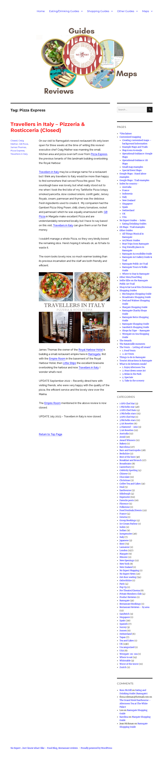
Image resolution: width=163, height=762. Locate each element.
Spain (125, 207)
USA (124, 217)
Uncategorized (127, 647)
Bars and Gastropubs (130, 450)
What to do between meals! (133, 364)
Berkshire (125, 453)
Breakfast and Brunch (131, 460)
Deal (122, 487)
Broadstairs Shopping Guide (136, 297)
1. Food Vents (129, 350)
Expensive (125, 497)
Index (122, 527)
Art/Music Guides (131, 240)
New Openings (127, 560)
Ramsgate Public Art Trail (135, 263)
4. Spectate (127, 377)
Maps (145, 11)
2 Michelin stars (128, 413)
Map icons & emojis (132, 150)
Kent (122, 543)
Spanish (124, 624)
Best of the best (127, 457)
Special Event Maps (132, 170)
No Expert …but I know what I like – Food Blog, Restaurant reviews (44, 748)
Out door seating (128, 577)
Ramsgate (94, 354)
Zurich (123, 667)
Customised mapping (130, 137)
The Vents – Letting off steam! (135, 347)
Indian (123, 530)
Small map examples (132, 167)
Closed (14, 140)
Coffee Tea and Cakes (130, 483)
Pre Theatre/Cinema (130, 590)
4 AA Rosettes (126, 423)
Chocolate (125, 477)
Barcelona (125, 447)
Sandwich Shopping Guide (135, 327)
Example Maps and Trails (135, 147)
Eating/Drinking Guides (64, 11)
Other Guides (125, 11)
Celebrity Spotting (129, 470)
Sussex (123, 630)
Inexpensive (126, 533)
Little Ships (69, 363)
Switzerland (128, 210)
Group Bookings (128, 520)
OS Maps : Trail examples (132, 227)
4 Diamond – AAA (129, 427)
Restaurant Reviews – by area (134, 607)
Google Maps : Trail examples (134, 180)
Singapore (127, 203)
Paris (122, 584)
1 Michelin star (127, 407)
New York (124, 563)
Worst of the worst (129, 664)
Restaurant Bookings (130, 604)
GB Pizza (23, 144)
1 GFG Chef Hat (127, 403)
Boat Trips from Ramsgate (135, 243)
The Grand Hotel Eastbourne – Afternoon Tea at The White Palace (135, 703)
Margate (124, 553)
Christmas (125, 480)
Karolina (124, 717)
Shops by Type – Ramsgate (136, 330)
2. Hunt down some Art (134, 370)
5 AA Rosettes (126, 430)
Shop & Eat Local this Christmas (136, 287)
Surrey (123, 627)
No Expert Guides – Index (133, 220)
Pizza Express (99, 154)
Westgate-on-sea (129, 654)
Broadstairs (125, 463)
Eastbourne (125, 490)
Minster (124, 557)
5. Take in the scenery (133, 380)
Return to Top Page (50, 434)
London (124, 550)
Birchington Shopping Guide (136, 294)
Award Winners (127, 440)
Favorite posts (127, 500)
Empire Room (57, 358)
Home (41, 11)
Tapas (123, 637)
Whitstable (125, 660)
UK (123, 213)
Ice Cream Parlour (129, 523)
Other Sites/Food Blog (131, 277)
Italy (124, 197)
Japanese (124, 540)
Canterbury (125, 467)
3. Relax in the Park (131, 374)
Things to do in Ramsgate (132, 357)
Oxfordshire (126, 580)
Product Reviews (128, 597)
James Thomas (18, 147)
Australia (126, 187)
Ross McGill (126, 690)
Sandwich (125, 614)
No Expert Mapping (129, 570)
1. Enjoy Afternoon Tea (133, 367)
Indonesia (127, 193)
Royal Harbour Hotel (90, 349)
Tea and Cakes (127, 640)
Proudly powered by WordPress (96, 748)
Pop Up (123, 587)
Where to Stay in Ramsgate (135, 273)
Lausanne (124, 547)
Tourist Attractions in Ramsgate (136, 360)
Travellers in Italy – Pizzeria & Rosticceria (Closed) (48, 127)
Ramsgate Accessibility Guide (137, 253)
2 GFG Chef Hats (128, 410)
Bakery (123, 443)
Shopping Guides (98, 11)
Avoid (122, 437)
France (125, 190)
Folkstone (125, 507)
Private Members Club (131, 594)
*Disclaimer (126, 133)
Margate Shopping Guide (134, 307)
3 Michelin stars (128, 420)
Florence (124, 503)
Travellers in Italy (49, 171)
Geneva (123, 517)
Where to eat (126, 657)
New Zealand (128, 200)
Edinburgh (125, 493)
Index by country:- (129, 183)
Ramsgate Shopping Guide (135, 324)
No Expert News (128, 573)
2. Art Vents (128, 354)
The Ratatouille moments (132, 344)
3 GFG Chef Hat (127, 417)
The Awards (126, 340)
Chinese (124, 473)
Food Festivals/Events (131, 510)
